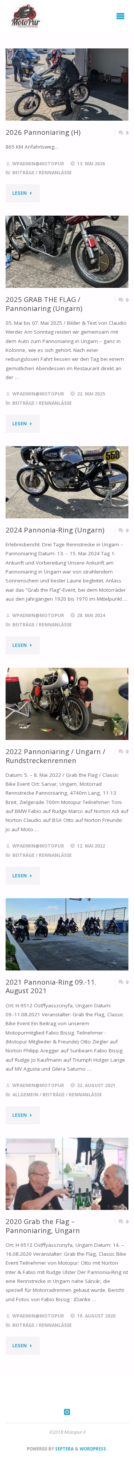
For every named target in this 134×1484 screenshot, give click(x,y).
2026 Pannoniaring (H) (43, 132)
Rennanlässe (55, 172)
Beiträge (23, 172)
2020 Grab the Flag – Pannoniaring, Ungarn (43, 1226)
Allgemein (25, 1094)
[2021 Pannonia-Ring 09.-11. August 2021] (67, 934)
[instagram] (67, 1412)
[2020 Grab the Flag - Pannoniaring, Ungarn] (67, 1174)
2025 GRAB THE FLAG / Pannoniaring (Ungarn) (44, 304)
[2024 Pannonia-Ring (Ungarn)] (67, 482)
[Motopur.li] (24, 15)
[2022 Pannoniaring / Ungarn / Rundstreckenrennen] (67, 704)
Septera (64, 1449)
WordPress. (93, 1449)
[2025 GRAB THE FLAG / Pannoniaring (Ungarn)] (67, 252)
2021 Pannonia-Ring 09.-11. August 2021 (51, 986)
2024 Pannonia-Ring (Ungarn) (55, 529)
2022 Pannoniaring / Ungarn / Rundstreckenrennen (55, 756)
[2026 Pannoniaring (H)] (67, 84)
